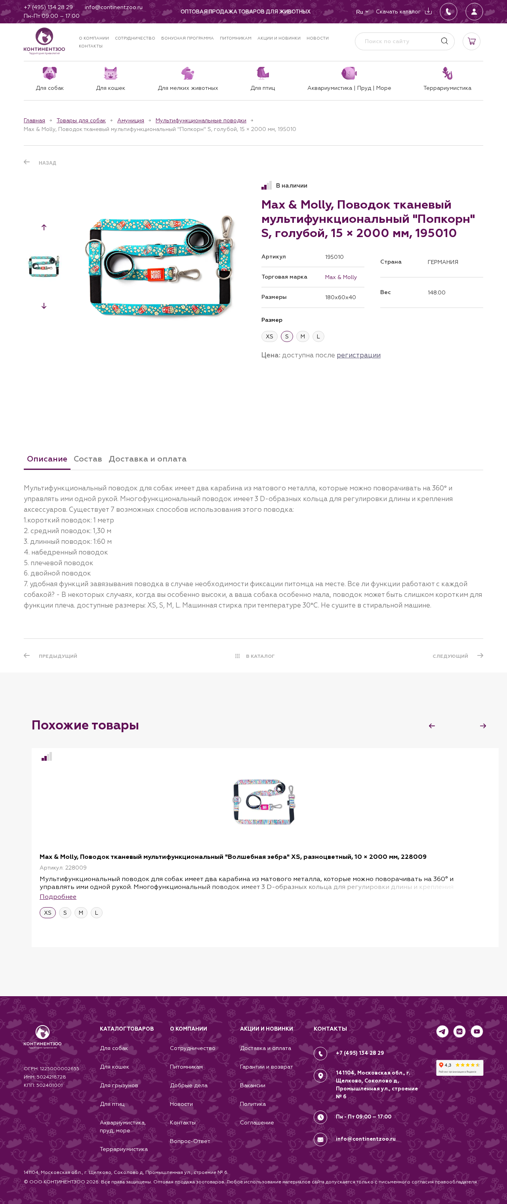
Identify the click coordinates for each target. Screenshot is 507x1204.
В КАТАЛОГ (260, 656)
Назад (47, 163)
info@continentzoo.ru (366, 1139)
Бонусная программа (187, 38)
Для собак (114, 1048)
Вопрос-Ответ (190, 1141)
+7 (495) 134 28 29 (360, 1053)
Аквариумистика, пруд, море (123, 1126)
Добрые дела (189, 1085)
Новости (318, 38)
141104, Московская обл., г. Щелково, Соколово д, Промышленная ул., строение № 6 (377, 1085)
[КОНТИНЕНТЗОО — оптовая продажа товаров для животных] (42, 1045)
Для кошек (114, 1066)
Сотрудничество (135, 38)
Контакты (91, 46)
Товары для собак (81, 120)
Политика (253, 1104)
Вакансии (252, 1085)
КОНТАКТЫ (330, 1028)
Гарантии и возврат (266, 1066)
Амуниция (130, 120)
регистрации (359, 355)
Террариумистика (124, 1149)
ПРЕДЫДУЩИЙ (58, 656)
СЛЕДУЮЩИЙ (450, 656)
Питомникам (236, 38)
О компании (94, 38)
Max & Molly (341, 277)
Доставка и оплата (265, 1048)
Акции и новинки (279, 38)
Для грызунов (119, 1085)
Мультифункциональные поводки (201, 120)
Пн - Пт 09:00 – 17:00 (363, 1117)
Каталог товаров (127, 1029)
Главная (34, 120)
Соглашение (257, 1122)
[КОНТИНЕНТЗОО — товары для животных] (44, 41)
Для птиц (112, 1104)
